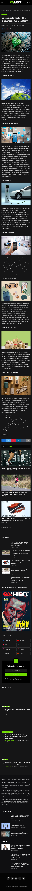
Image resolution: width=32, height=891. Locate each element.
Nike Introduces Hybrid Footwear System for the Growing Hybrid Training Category (19, 544)
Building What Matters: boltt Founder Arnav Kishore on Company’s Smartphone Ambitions (20, 847)
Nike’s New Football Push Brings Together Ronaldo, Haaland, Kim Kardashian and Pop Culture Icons (20, 570)
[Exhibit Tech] (16, 2)
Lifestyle (7, 10)
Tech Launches (6, 706)
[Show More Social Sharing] (10, 29)
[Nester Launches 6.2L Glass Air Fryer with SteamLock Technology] (16, 752)
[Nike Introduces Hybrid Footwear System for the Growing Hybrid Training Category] (16, 458)
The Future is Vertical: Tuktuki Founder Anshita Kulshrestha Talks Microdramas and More (20, 865)
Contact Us (22, 882)
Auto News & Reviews (7, 732)
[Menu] (2, 2)
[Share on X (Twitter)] (5, 29)
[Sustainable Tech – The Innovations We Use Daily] (16, 51)
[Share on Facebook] (2, 29)
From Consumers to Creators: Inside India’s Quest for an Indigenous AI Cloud (20, 817)
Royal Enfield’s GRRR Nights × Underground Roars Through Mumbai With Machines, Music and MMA (17, 736)
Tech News (4, 759)
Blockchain (4, 434)
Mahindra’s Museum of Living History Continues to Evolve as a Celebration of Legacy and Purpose (20, 579)
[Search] (27, 2)
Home (2, 10)
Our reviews (4, 790)
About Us (9, 882)
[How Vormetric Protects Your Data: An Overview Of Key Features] (5, 826)
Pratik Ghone (5, 25)
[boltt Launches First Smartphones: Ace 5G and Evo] (16, 699)
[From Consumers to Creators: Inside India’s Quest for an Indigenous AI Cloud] (5, 817)
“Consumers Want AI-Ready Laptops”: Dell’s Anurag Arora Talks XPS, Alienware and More (20, 856)
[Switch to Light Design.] (30, 2)
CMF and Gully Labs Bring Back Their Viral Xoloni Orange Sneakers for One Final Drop (21, 562)
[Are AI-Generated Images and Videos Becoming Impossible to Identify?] (5, 834)
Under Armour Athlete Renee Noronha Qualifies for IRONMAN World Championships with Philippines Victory (15, 494)
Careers (15, 882)
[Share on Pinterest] (7, 29)
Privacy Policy (14, 679)
